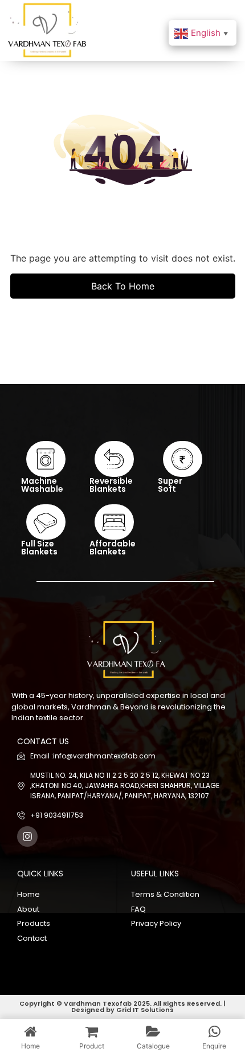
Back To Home (122, 286)
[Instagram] (27, 836)
